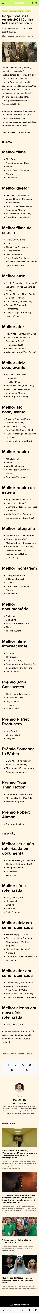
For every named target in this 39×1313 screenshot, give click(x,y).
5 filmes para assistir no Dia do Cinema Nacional (16, 1241)
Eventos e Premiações (16, 11)
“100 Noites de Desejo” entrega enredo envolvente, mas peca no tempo (17, 1280)
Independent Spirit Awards (13, 1053)
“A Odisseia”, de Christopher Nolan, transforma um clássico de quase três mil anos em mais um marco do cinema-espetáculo (19, 1198)
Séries (28, 11)
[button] (3, 3)
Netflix (29, 1053)
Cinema (5, 11)
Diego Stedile (19, 1100)
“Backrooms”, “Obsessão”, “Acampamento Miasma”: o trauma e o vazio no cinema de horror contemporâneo (19, 1154)
